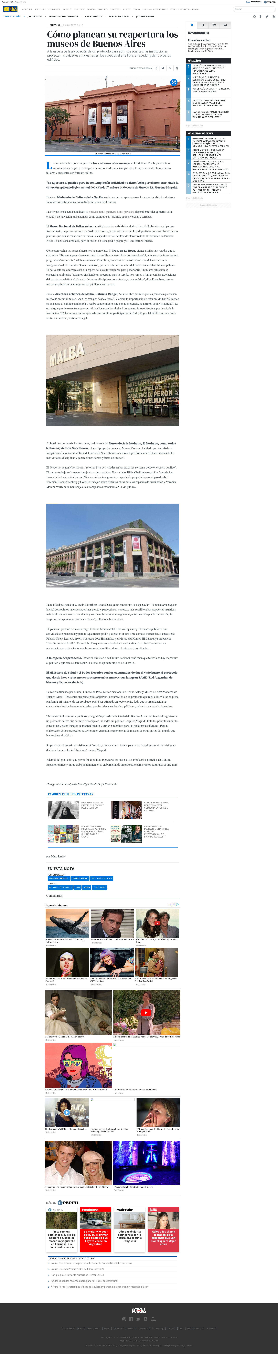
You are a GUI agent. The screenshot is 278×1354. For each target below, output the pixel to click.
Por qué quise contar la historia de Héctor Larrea (77, 1274)
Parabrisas (144, 1328)
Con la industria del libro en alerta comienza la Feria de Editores (156, 806)
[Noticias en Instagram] (254, 17)
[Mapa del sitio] (153, 1319)
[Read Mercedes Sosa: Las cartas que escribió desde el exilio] (63, 803)
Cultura (79, 9)
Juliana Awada (145, 16)
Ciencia (91, 9)
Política (27, 9)
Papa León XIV (94, 16)
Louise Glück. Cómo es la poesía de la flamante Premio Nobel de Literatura (91, 1263)
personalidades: (57, 875)
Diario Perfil (68, 1328)
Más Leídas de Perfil (201, 133)
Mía (188, 1328)
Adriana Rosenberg (58, 878)
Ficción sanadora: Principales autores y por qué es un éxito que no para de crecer (93, 831)
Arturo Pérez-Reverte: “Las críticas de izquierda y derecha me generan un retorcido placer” (100, 1286)
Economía (54, 9)
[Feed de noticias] (274, 17)
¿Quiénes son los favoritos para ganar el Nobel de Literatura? (84, 1280)
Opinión (103, 9)
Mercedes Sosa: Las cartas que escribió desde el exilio (92, 805)
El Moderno (99, 887)
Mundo (67, 9)
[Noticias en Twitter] (267, 17)
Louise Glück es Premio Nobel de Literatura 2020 (77, 1269)
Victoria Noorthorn (102, 878)
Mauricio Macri (119, 16)
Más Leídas (195, 60)
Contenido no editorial (185, 9)
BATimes (211, 1328)
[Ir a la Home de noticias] (139, 1310)
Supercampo (159, 1328)
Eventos (115, 9)
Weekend (131, 1328)
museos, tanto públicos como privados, (112, 212)
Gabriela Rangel (80, 878)
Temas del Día (12, 16)
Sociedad (40, 9)
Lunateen (198, 1328)
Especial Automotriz (155, 9)
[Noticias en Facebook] (260, 17)
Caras (80, 1328)
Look (171, 1328)
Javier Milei (35, 16)
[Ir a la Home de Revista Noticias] (10, 9)
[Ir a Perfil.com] (270, 2)
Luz (180, 1328)
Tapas (136, 9)
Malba (87, 887)
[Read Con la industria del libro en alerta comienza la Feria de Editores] (126, 803)
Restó (126, 9)
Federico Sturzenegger (64, 16)
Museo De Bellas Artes (60, 887)
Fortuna (107, 1328)
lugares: (52, 883)
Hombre (118, 1328)
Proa (77, 887)
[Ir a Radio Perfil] (254, 2)
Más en (51, 1202)
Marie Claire (93, 1328)
